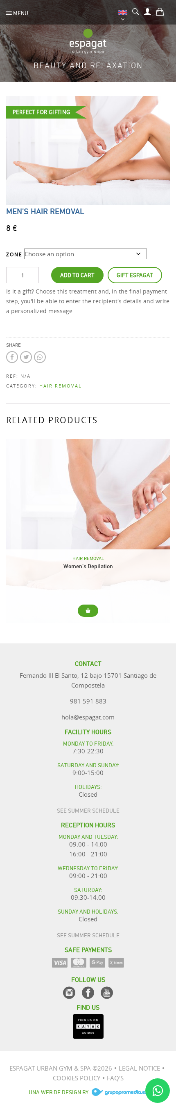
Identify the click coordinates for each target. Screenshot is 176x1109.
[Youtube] (106, 992)
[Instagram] (69, 992)
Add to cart (77, 274)
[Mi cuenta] (147, 10)
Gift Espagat (135, 274)
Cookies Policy (76, 1078)
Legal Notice (139, 1068)
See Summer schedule (88, 810)
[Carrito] (160, 10)
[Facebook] (88, 992)
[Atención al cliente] (157, 1090)
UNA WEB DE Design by (59, 1091)
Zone (14, 254)
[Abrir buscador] (135, 10)
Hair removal (60, 386)
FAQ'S (115, 1078)
